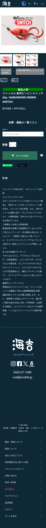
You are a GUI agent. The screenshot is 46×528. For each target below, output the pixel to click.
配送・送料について (14, 441)
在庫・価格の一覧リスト (23, 122)
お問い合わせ (11, 475)
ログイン (9, 509)
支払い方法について (14, 455)
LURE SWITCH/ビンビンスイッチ (30, 70)
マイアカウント (12, 495)
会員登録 (9, 502)
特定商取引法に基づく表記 (16, 462)
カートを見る (11, 516)
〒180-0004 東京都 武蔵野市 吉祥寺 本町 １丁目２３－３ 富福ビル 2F (23, 428)
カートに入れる (22, 155)
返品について (11, 448)
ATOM (13, 482)
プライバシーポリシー (15, 468)
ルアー (3, 80)
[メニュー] (42, 3)
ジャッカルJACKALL (6, 71)
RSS (7, 482)
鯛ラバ (14, 80)
